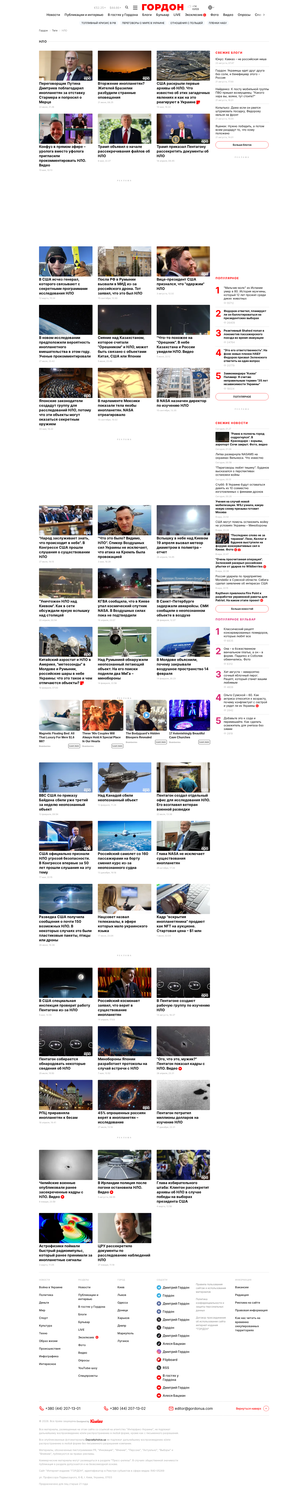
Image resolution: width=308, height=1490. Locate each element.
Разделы (83, 1279)
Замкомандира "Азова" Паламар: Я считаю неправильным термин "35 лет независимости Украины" (246, 379)
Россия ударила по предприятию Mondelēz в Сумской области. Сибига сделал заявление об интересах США (242, 579)
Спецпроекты (88, 1375)
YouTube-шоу (87, 1368)
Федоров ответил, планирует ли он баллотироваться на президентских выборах (245, 314)
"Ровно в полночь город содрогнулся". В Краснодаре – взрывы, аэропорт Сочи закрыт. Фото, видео (241, 439)
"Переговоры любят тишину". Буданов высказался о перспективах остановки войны (242, 471)
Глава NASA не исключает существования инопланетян (181, 858)
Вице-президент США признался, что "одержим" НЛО (180, 284)
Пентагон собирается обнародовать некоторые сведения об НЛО (62, 1063)
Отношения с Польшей (186, 22)
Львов (121, 1295)
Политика (46, 1295)
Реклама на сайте (247, 1302)
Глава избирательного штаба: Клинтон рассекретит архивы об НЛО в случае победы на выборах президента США (183, 1192)
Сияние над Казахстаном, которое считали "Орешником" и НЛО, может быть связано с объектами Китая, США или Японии (123, 347)
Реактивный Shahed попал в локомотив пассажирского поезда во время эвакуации (244, 334)
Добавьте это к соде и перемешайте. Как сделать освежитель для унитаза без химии (243, 723)
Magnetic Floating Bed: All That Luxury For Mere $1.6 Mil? (56, 737)
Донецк (122, 1310)
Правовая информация (251, 1310)
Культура (45, 1325)
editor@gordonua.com (194, 1408)
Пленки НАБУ (218, 22)
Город (121, 1279)
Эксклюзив (194, 15)
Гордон (43, 30)
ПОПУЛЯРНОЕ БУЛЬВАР (235, 619)
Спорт (43, 1318)
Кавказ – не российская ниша (241, 59)
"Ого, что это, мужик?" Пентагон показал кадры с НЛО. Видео (181, 1063)
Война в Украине (50, 1287)
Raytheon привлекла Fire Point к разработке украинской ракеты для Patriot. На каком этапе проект (241, 596)
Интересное (47, 1364)
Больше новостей (242, 608)
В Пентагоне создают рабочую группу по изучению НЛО (183, 1005)
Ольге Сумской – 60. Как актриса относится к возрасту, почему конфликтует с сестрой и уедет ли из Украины (245, 700)
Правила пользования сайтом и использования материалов (211, 1288)
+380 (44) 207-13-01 (62, 1408)
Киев (120, 1287)
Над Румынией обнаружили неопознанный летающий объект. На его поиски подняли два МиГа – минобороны (123, 669)
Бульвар (162, 15)
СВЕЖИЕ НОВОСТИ (231, 423)
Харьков (123, 1318)
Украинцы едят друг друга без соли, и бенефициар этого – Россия (240, 74)
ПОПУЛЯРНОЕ (227, 278)
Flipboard (170, 1360)
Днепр (121, 1325)
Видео (228, 15)
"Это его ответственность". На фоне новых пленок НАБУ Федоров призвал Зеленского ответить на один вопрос (245, 355)
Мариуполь (125, 1333)
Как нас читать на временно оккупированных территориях (247, 1324)
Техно (43, 1333)
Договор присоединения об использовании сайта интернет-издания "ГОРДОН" (211, 1323)
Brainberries (44, 746)
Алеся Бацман (174, 1344)
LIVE (177, 15)
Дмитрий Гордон (176, 1287)
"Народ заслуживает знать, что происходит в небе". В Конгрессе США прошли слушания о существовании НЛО (64, 547)
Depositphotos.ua (96, 1439)
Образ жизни (48, 1341)
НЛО (64, 30)
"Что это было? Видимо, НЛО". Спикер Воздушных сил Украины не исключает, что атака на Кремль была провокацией (123, 547)
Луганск (123, 1341)
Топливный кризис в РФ (98, 22)
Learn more (74, 746)
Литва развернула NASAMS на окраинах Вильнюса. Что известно (239, 456)
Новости (53, 15)
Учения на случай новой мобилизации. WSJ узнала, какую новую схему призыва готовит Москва (239, 507)
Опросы (244, 15)
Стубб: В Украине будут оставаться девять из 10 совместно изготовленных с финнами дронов (240, 488)
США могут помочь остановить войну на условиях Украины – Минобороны (241, 523)
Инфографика (48, 1356)
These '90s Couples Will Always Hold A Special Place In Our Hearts (101, 737)
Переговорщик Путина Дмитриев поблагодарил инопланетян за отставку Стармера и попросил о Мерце (62, 92)
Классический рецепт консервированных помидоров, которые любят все (246, 632)
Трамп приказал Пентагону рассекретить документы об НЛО (183, 151)
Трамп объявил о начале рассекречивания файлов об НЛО (124, 151)
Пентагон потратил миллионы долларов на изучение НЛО (178, 1117)
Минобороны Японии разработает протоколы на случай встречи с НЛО (122, 1063)
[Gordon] (162, 8)
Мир (42, 1310)
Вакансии (242, 1287)
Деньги (44, 1302)
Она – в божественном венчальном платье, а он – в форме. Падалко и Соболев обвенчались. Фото (243, 654)
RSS (166, 1368)
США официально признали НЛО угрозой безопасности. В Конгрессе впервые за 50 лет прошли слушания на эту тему (65, 863)
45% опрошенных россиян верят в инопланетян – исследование (122, 1117)
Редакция (242, 1295)
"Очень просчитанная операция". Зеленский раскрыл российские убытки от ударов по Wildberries (239, 562)
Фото (215, 15)
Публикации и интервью (84, 15)
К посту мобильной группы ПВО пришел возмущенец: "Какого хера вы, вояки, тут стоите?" (242, 92)
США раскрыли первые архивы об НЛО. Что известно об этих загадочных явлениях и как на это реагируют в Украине (183, 92)
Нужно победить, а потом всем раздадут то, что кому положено (239, 129)
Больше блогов (242, 144)
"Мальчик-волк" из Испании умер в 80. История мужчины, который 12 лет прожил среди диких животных (245, 293)
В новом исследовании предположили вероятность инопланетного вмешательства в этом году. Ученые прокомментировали (65, 347)
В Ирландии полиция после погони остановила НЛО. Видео (122, 1187)
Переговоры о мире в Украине (143, 22)
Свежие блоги (228, 52)
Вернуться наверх (248, 1408)
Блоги (147, 15)
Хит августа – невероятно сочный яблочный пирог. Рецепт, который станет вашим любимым (245, 677)
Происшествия (49, 1348)
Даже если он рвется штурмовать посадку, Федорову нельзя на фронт (238, 111)
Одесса (122, 1302)
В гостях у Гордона (123, 15)
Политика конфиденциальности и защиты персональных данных (210, 1305)
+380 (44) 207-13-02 (128, 1408)
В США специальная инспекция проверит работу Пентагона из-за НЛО (64, 1005)
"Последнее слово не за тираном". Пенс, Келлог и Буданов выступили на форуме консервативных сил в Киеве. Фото (240, 542)
